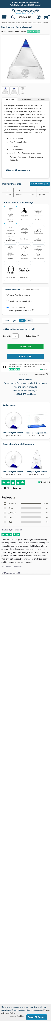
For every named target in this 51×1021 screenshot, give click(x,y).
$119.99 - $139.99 (14, 434)
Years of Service (10, 277)
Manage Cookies (17, 1016)
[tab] (10, 99)
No (22, 320)
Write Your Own (24, 277)
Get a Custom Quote (39, 184)
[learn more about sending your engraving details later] (33, 311)
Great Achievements (10, 239)
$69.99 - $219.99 (37, 434)
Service (10, 258)
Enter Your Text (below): (20, 295)
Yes (29, 320)
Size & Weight (25, 99)
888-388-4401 (26, 17)
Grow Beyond (24, 239)
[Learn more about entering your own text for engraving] (31, 295)
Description (9, 99)
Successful (24, 258)
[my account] (38, 19)
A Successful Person (10, 220)
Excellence (38, 219)
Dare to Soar (24, 219)
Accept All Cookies (37, 1017)
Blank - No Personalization (21, 301)
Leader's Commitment (38, 239)
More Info (41, 99)
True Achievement (38, 258)
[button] (4, 19)
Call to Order (25, 356)
